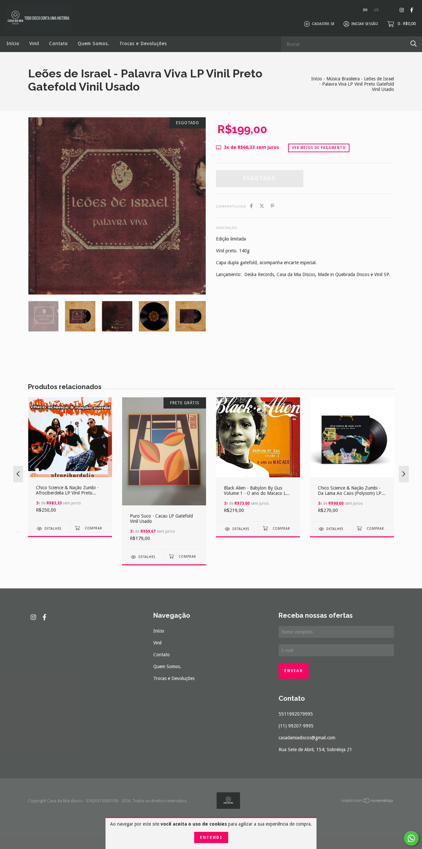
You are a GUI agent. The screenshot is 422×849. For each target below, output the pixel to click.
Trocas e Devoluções (143, 43)
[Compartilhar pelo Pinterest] (272, 206)
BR (365, 10)
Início (13, 43)
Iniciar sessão (364, 24)
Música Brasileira (343, 78)
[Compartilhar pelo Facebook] (251, 206)
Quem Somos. (93, 43)
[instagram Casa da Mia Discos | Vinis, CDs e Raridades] (402, 10)
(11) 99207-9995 (296, 725)
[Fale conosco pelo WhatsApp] (411, 838)
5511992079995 (296, 714)
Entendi (211, 837)
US (376, 10)
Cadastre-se (323, 24)
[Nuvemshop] (367, 802)
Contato (58, 43)
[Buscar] (413, 43)
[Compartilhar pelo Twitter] (262, 206)
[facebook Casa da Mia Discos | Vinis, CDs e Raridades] (411, 10)
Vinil (34, 43)
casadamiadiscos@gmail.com (307, 737)
